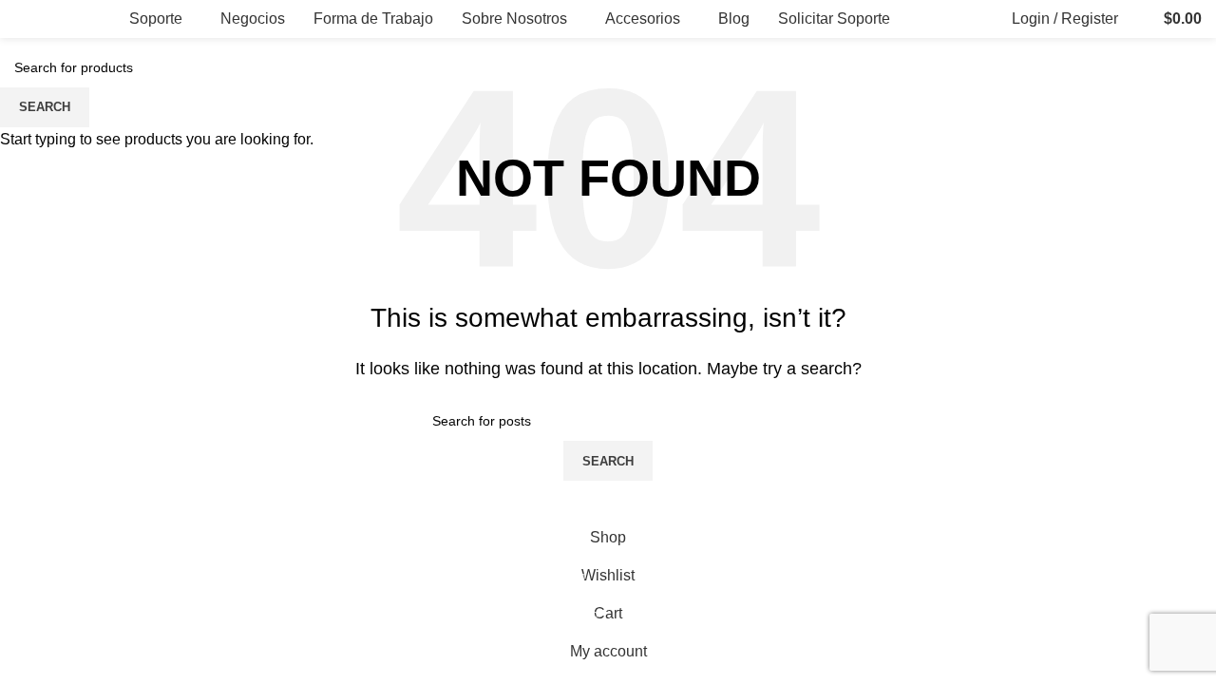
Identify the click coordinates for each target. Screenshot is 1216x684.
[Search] (1137, 19)
